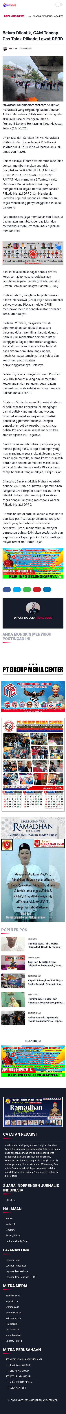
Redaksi (10, 1218)
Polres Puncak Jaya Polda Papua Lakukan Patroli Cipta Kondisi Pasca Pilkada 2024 (44, 1019)
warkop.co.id (12, 1306)
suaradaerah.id (13, 1335)
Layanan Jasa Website (17, 1271)
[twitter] (17, 589)
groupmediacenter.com (44, 1400)
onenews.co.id (13, 1312)
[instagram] (26, 1406)
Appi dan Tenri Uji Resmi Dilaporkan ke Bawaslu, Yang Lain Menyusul (44, 964)
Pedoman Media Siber (17, 1241)
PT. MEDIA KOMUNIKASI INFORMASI (24, 1359)
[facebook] (7, 589)
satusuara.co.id (13, 1318)
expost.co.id (12, 1301)
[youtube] (31, 1406)
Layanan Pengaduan (16, 1265)
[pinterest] (37, 589)
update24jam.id (14, 1340)
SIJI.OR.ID (10, 1200)
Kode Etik (10, 1224)
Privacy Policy (13, 1235)
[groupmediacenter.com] (9, 6)
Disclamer (11, 1229)
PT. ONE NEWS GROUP (17, 1370)
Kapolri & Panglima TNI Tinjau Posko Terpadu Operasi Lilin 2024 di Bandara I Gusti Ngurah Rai (46, 982)
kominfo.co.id (13, 1295)
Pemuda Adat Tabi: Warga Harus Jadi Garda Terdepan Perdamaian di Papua (44, 945)
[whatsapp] (27, 589)
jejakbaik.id (11, 1323)
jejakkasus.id (12, 1329)
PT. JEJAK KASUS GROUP (18, 1365)
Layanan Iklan (13, 1260)
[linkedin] (47, 589)
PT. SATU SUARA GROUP (18, 1376)
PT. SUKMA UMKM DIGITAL (19, 1382)
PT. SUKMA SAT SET (16, 1387)
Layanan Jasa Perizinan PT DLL (21, 1277)
